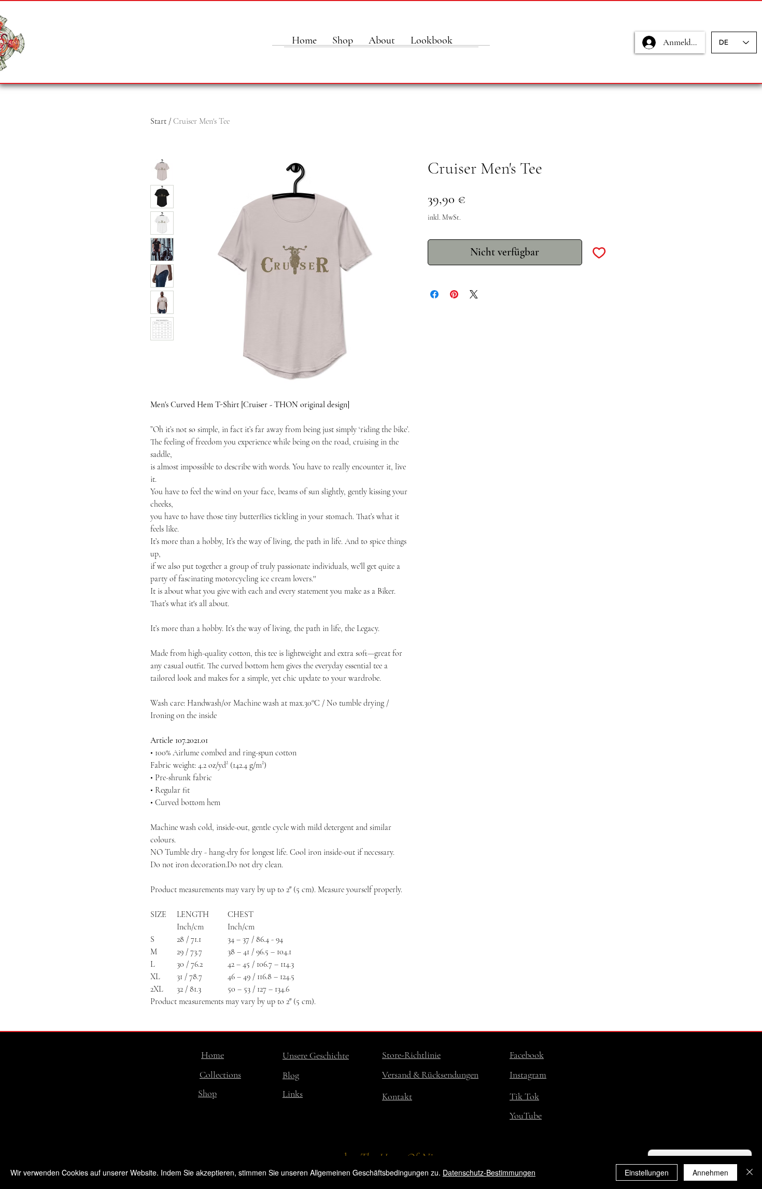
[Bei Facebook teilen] (434, 294)
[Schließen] (749, 1172)
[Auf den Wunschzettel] (599, 252)
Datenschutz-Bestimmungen (489, 1172)
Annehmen (710, 1172)
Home (212, 1055)
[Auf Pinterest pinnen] (454, 294)
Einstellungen (647, 1172)
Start (158, 121)
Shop (207, 1093)
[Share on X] (474, 294)
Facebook (527, 1055)
